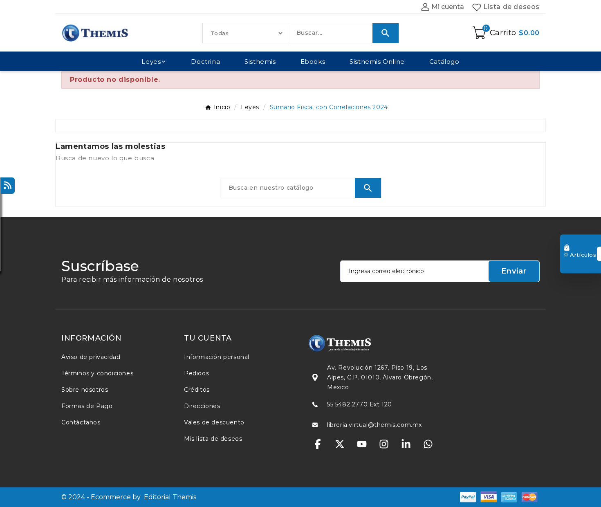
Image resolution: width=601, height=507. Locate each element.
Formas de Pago (86, 406)
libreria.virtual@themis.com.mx (374, 424)
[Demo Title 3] (509, 496)
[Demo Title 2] (488, 496)
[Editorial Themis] (362, 343)
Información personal (216, 357)
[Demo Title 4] (529, 496)
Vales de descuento (214, 422)
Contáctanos (81, 422)
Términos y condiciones (97, 373)
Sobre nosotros (84, 389)
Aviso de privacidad (90, 357)
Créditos (197, 389)
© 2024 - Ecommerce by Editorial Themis (128, 497)
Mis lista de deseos (213, 438)
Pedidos (196, 373)
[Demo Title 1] (468, 496)
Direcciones (202, 406)
